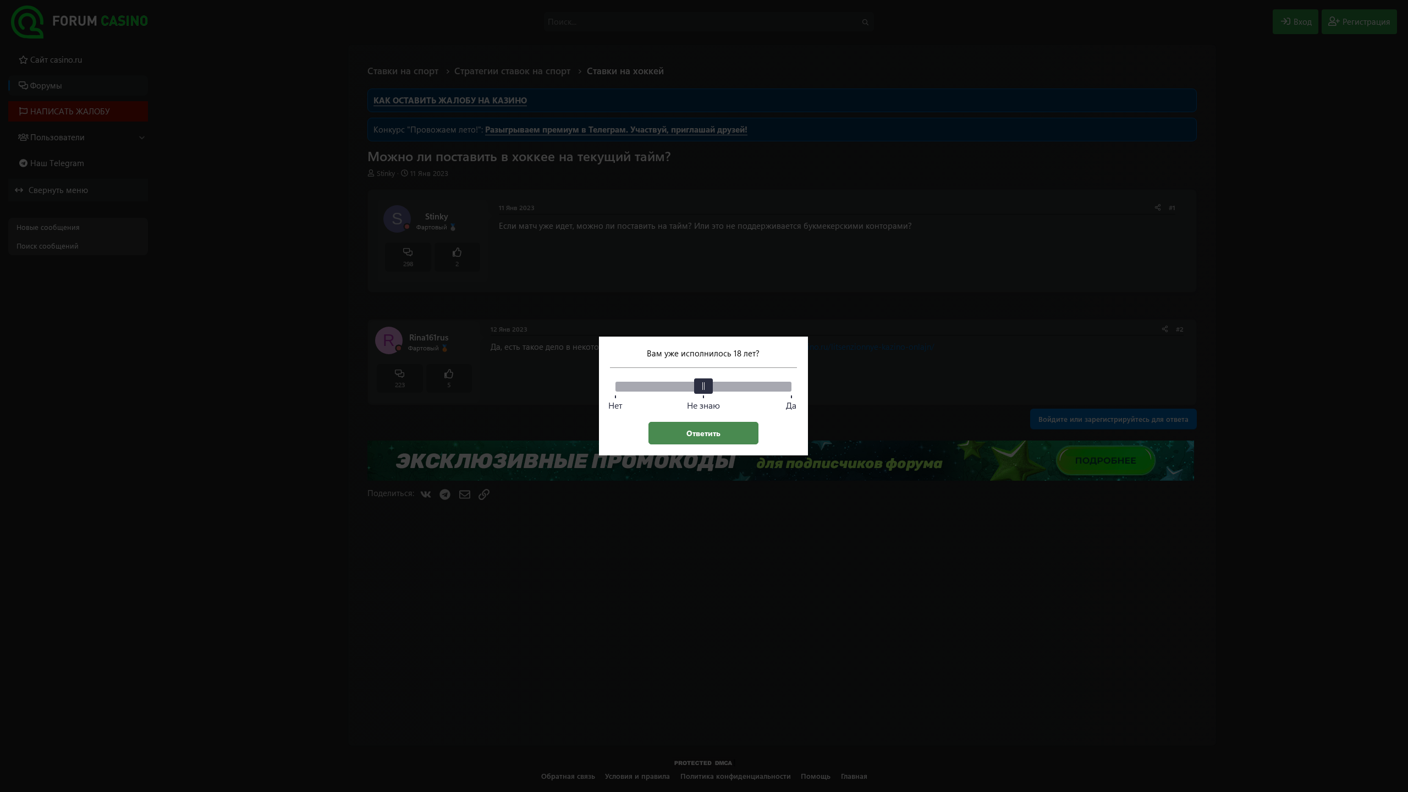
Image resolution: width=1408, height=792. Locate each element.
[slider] (703, 386)
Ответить (703, 433)
